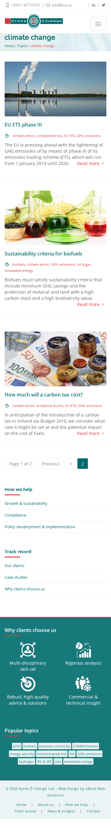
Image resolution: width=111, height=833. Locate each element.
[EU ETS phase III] (55, 88)
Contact (93, 811)
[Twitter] (101, 5)
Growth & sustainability (26, 503)
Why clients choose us (25, 589)
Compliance (15, 515)
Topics (22, 45)
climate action (23, 135)
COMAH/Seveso (85, 746)
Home (9, 45)
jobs (58, 761)
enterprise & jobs (50, 405)
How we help (76, 804)
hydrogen (26, 761)
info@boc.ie (61, 5)
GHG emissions (89, 135)
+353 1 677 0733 (25, 5)
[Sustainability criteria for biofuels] (55, 217)
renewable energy (19, 270)
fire (72, 753)
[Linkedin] (92, 5)
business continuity (54, 746)
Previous (51, 464)
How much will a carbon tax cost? (44, 394)
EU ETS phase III (23, 124)
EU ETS (69, 135)
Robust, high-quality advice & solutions (28, 700)
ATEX (17, 746)
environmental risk (52, 753)
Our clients (14, 565)
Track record (25, 811)
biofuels (18, 264)
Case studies (16, 577)
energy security (22, 753)
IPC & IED (44, 761)
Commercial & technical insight (83, 700)
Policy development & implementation (40, 526)
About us (46, 804)
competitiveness (49, 135)
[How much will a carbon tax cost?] (55, 358)
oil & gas (84, 264)
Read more (88, 163)
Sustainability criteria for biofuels (43, 253)
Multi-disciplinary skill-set (28, 666)
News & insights (61, 811)
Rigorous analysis (83, 663)
